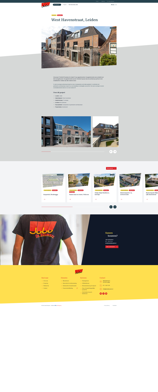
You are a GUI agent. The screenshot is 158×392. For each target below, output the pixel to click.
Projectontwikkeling (68, 288)
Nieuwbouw (54, 15)
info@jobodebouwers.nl (110, 243)
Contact (97, 1)
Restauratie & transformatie (69, 285)
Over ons (45, 280)
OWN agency (59, 305)
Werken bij (103, 1)
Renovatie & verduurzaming (70, 283)
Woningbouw (60, 15)
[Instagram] (103, 293)
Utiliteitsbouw (80, 190)
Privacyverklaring (107, 305)
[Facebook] (101, 293)
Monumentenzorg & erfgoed (89, 285)
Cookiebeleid (115, 305)
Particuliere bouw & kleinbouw (87, 293)
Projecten (65, 4)
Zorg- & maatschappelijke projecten (88, 289)
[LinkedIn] (106, 293)
